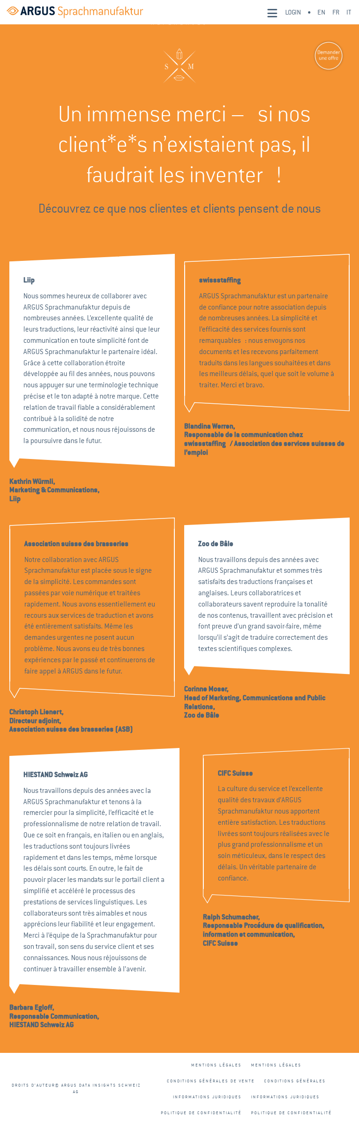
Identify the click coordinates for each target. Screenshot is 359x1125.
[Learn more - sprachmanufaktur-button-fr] (319, 55)
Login (293, 12)
